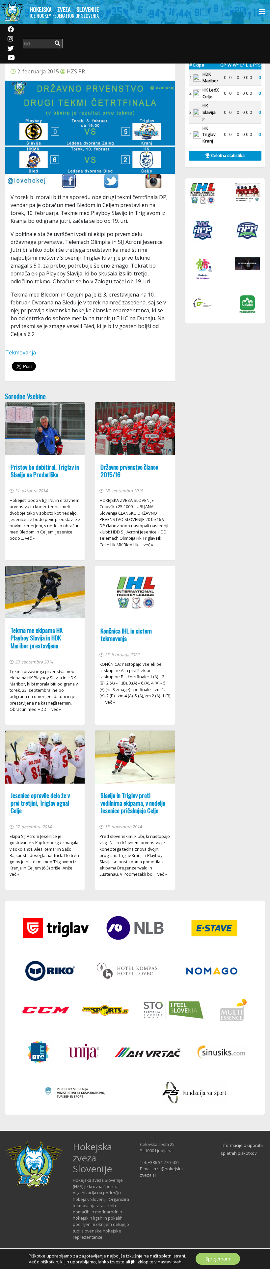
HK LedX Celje (210, 93)
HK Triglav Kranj (209, 134)
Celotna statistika (227, 155)
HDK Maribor (210, 77)
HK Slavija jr (209, 112)
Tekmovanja (20, 352)
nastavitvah (169, 1262)
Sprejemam (217, 1259)
